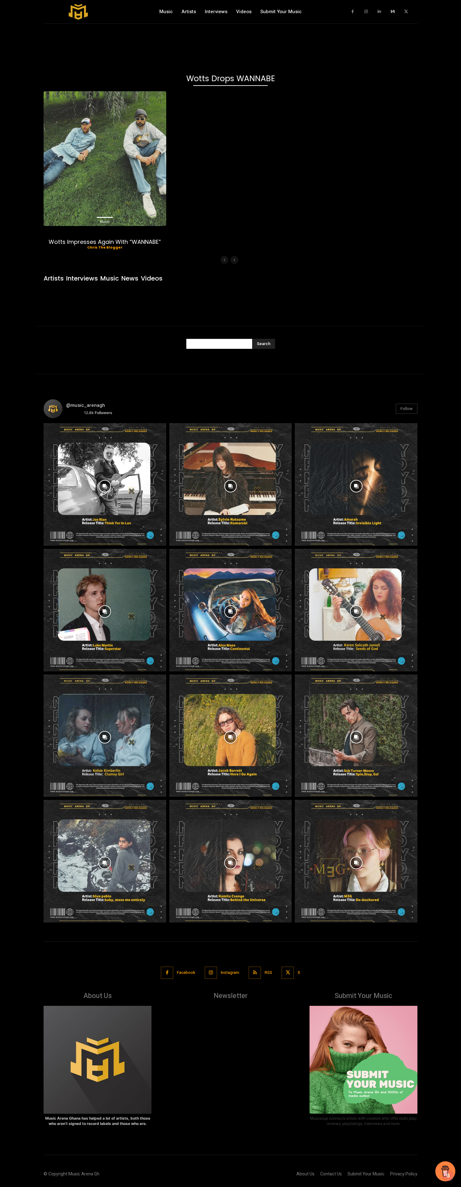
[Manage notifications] (448, 1176)
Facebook (186, 972)
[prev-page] (224, 260)
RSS (268, 972)
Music (105, 221)
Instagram (230, 972)
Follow (406, 409)
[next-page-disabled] (234, 260)
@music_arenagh (85, 405)
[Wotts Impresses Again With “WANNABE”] (105, 158)
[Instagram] (366, 12)
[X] (406, 12)
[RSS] (255, 973)
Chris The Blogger (105, 247)
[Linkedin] (379, 12)
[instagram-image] (105, 484)
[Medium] (393, 12)
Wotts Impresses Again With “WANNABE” (105, 242)
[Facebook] (353, 12)
